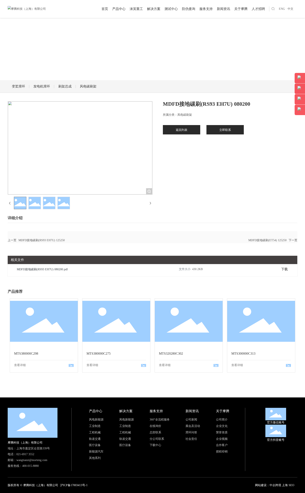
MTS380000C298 (44, 321)
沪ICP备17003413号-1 (74, 485)
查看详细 (20, 365)
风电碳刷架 (88, 86)
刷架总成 (65, 86)
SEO (291, 485)
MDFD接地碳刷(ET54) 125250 (267, 240)
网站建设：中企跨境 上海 (271, 485)
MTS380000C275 (116, 321)
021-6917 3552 (25, 454)
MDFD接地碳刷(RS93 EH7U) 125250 (41, 240)
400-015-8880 (30, 465)
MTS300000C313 (261, 321)
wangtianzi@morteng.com (31, 460)
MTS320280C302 (189, 321)
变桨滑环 (18, 86)
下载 (284, 269)
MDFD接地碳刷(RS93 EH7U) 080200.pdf (42, 269)
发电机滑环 (41, 86)
